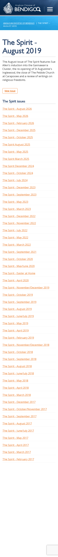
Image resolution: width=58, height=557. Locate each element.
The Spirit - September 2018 (19, 359)
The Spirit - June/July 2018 (18, 373)
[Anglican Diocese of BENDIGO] (7, 4)
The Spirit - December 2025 (18, 130)
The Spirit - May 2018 (15, 380)
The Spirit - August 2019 (17, 309)
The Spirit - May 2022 (15, 237)
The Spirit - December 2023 (18, 187)
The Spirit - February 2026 (18, 123)
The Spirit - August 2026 (17, 109)
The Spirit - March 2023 (16, 209)
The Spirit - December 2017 (18, 402)
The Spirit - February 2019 (18, 337)
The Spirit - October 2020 (17, 259)
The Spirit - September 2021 (19, 252)
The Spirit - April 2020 (15, 280)
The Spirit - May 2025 (15, 151)
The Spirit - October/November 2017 (24, 409)
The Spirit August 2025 (16, 144)
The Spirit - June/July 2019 (18, 316)
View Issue (10, 90)
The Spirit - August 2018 (17, 366)
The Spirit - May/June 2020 (18, 266)
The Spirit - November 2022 (19, 223)
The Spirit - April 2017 (15, 445)
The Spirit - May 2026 (15, 116)
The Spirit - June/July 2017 (18, 430)
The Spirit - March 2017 (16, 452)
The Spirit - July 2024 (14, 180)
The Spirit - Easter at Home (18, 273)
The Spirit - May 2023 (15, 202)
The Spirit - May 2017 (15, 438)
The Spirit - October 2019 (17, 295)
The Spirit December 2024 (18, 166)
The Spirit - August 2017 (17, 423)
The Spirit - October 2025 (17, 137)
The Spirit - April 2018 (15, 388)
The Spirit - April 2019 (15, 330)
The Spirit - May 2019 (15, 323)
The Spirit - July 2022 (14, 230)
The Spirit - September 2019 (19, 302)
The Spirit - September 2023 (19, 194)
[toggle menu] (50, 7)
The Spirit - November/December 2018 (25, 345)
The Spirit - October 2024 (17, 173)
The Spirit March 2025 (15, 159)
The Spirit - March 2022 (16, 244)
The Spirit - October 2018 (17, 352)
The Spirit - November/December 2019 (25, 287)
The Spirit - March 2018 (16, 395)
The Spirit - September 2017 (19, 416)
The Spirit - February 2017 (18, 459)
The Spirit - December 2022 (18, 216)
